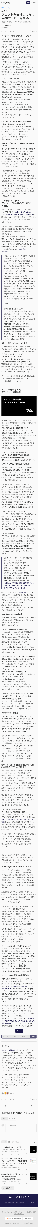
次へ (32, 1106)
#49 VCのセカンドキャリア (11, 1147)
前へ (6, 1106)
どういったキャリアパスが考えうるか (13, 1149)
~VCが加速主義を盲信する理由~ (11, 1179)
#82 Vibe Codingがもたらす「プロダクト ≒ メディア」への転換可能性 (14, 1160)
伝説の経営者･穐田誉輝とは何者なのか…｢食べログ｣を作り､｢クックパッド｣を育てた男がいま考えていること (19, 585)
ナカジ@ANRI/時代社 (6, 25)
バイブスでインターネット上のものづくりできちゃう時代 (13, 1164)
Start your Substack (14, 1218)
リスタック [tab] (12, 1119)
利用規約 (29, 1212)
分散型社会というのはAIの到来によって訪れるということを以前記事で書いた (18, 1020)
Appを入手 (28, 1218)
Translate (5, 7)
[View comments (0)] (10, 31)
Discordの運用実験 (8, 1050)
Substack (7, 1223)
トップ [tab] (4, 1142)
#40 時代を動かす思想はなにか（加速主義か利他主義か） (14, 1175)
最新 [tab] (9, 1142)
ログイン (33, 2)
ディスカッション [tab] (17, 1142)
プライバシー (22, 1212)
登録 (28, 2)
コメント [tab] (5, 1119)
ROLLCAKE (23, 592)
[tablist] (8, 1119)
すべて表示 (6, 1188)
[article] (19, 1150)
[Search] (35, 1142)
